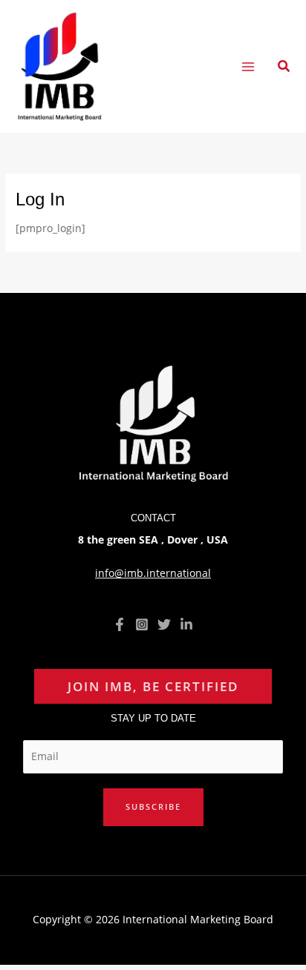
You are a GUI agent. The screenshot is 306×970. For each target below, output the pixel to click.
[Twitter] (164, 624)
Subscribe (153, 806)
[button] (284, 66)
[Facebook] (119, 624)
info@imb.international (153, 573)
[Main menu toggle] (248, 66)
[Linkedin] (186, 624)
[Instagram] (142, 624)
